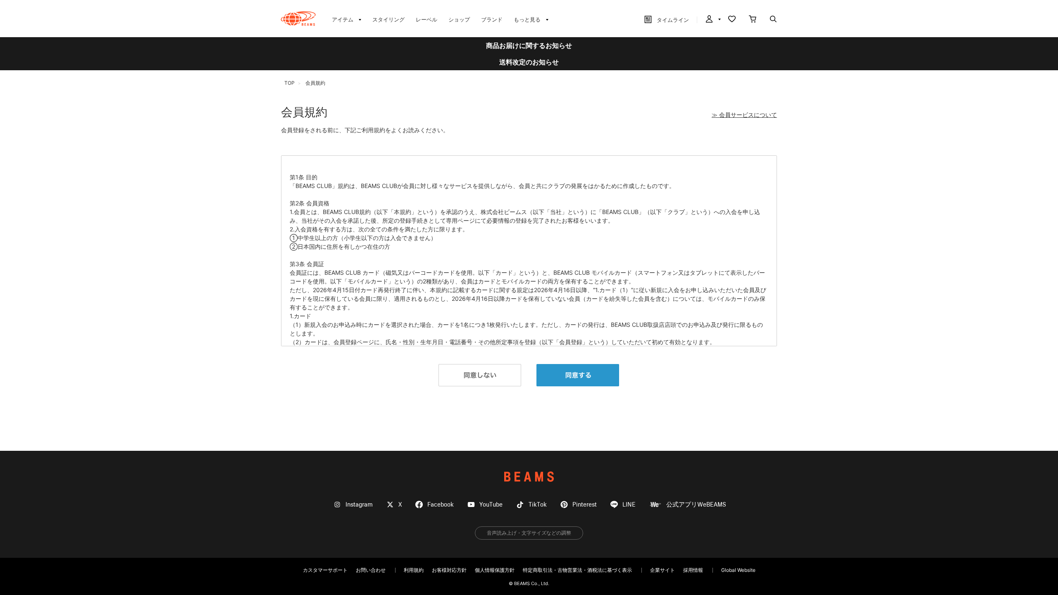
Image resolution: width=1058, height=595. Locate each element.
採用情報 (693, 570)
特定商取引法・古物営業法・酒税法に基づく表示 (577, 570)
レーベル (426, 19)
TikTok (538, 505)
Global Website (738, 570)
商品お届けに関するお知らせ (529, 45)
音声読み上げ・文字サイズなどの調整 (529, 533)
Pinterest (584, 505)
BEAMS (529, 476)
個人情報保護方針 (495, 570)
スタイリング (388, 19)
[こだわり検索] (773, 20)
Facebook (440, 505)
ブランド (492, 19)
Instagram (359, 505)
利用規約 (414, 570)
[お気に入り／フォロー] (732, 20)
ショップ (459, 19)
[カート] (753, 20)
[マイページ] (712, 20)
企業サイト (662, 570)
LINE (629, 505)
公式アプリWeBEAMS (696, 505)
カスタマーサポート (325, 570)
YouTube (491, 505)
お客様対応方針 (449, 570)
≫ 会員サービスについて (744, 115)
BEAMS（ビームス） (298, 18)
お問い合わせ (371, 570)
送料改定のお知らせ (529, 62)
